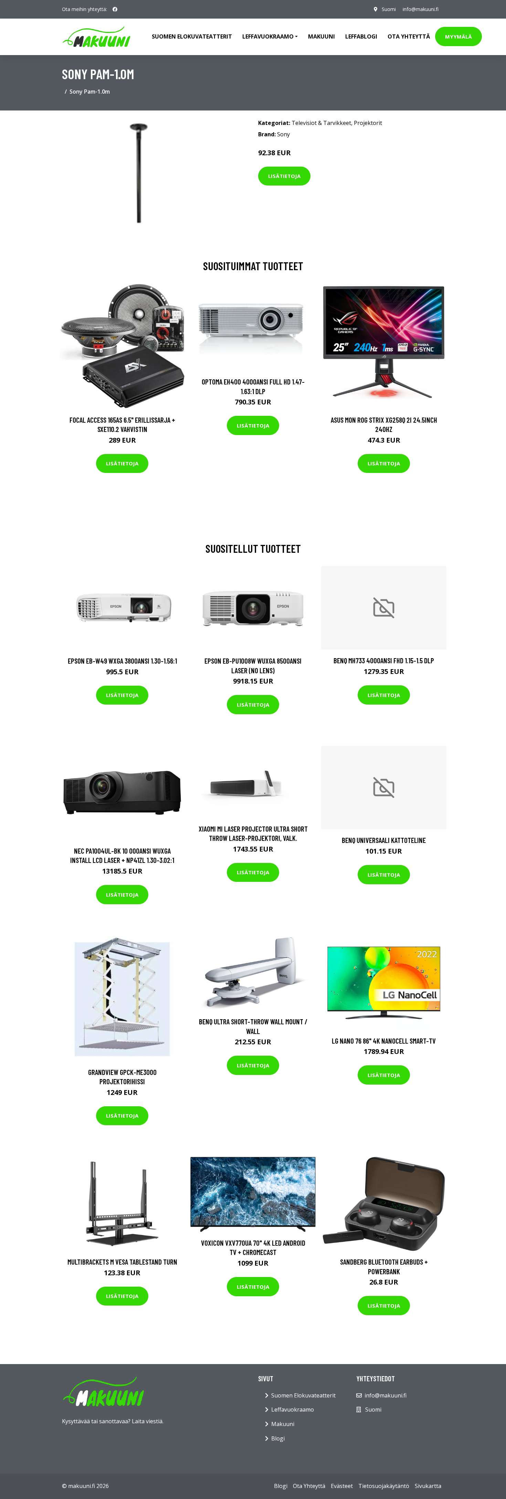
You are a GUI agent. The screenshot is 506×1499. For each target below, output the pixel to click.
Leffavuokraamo (292, 1409)
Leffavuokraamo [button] (268, 36)
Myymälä (458, 36)
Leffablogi (361, 36)
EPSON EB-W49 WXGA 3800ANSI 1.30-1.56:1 (122, 660)
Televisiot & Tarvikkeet (321, 123)
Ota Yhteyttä (409, 36)
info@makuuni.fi (421, 9)
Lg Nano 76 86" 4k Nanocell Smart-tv (384, 1040)
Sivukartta (428, 1486)
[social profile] (115, 9)
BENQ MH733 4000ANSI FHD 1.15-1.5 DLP (384, 660)
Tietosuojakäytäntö (383, 1486)
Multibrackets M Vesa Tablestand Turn (122, 1261)
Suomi (389, 9)
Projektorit (368, 123)
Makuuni (321, 36)
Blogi (278, 1438)
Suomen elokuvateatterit (192, 36)
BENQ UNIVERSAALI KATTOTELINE (384, 840)
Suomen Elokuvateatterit (303, 1395)
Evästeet (342, 1486)
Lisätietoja (284, 175)
